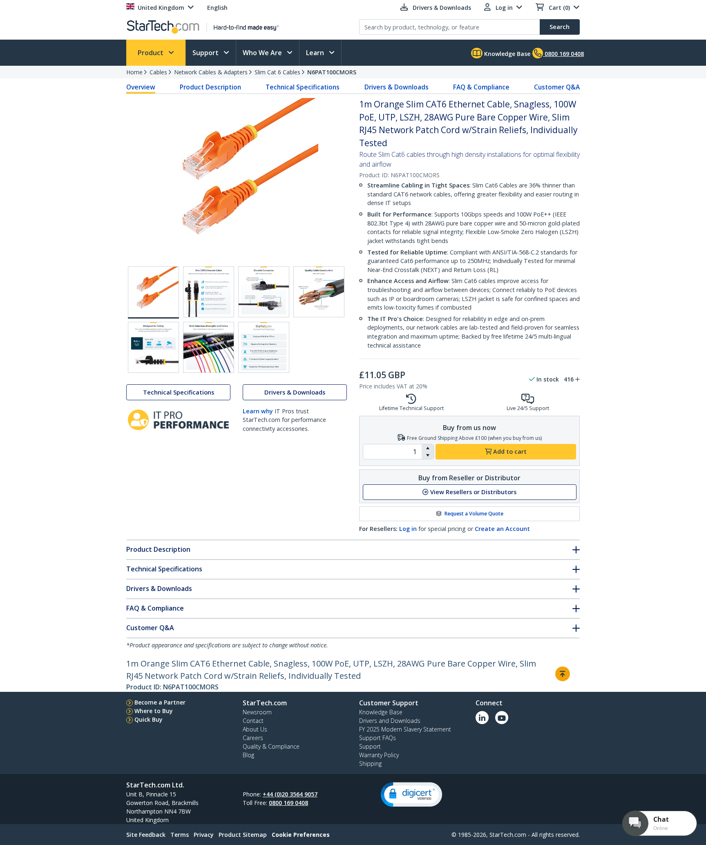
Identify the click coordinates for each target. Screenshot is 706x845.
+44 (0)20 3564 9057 (290, 794)
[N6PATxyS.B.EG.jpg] (208, 291)
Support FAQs (377, 738)
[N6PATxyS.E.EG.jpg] (153, 347)
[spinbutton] (392, 451)
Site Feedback (145, 834)
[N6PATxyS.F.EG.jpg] (208, 347)
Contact (253, 721)
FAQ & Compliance (481, 86)
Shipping (370, 763)
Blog (248, 755)
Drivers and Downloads (389, 721)
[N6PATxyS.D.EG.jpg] (318, 291)
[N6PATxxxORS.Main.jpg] (153, 292)
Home (134, 72)
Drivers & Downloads (396, 86)
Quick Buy (148, 719)
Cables (158, 72)
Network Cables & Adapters (211, 72)
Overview (140, 86)
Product (151, 52)
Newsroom (257, 712)
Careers (253, 738)
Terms (179, 834)
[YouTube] (501, 717)
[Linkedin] (482, 717)
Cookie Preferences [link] (301, 834)
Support (206, 52)
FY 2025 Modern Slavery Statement (405, 729)
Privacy (204, 834)
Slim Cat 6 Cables (277, 72)
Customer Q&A (557, 86)
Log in (408, 529)
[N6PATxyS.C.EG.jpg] (263, 291)
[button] (427, 448)
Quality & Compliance (271, 746)
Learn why (258, 411)
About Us (255, 729)
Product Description (210, 86)
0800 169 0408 (288, 803)
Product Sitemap (243, 834)
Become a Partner (159, 702)
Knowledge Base (506, 54)
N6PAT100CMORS (331, 72)
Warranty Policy (379, 755)
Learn (316, 52)
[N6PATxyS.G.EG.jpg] (263, 347)
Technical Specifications (303, 86)
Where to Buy (153, 711)
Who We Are (263, 52)
